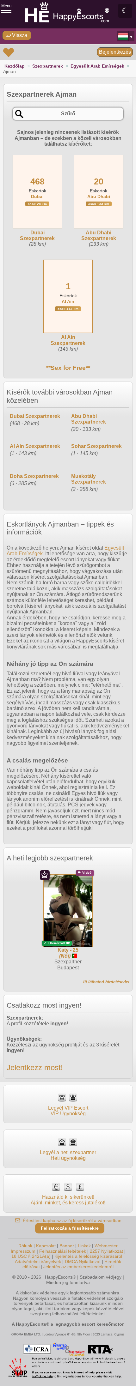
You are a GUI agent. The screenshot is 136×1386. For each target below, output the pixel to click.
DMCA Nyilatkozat (83, 1261)
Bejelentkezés (115, 52)
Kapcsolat (46, 1245)
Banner (66, 1245)
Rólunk (25, 1245)
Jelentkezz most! (35, 1067)
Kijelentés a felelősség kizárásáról (88, 1256)
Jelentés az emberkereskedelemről (78, 1266)
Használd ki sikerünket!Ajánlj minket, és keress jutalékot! (68, 1199)
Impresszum (23, 1251)
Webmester (106, 1245)
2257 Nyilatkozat (106, 1251)
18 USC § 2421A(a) (31, 1256)
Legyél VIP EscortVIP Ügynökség (68, 1110)
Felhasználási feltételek (62, 1251)
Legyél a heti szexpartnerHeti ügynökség (68, 1155)
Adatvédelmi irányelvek (38, 1261)
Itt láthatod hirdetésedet (106, 981)
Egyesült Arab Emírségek (97, 66)
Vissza (19, 35)
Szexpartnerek (47, 66)
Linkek (84, 1245)
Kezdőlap (14, 66)
